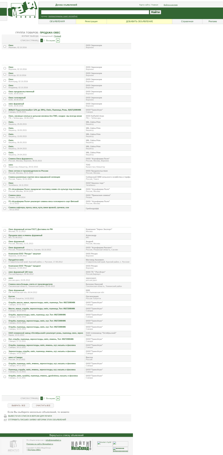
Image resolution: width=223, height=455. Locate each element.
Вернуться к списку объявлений (66, 435)
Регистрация (91, 21)
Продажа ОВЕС (34, 450)
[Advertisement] (65, 57)
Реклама (213, 21)
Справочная (187, 21)
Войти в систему (171, 5)
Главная (154, 5)
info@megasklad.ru (53, 440)
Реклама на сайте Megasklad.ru (39, 444)
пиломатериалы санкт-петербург (63, 16)
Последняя (50, 40)
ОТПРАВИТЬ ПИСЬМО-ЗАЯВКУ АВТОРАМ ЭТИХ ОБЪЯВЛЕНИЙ (37, 420)
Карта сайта (144, 5)
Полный (57, 36)
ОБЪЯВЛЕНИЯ (57, 21)
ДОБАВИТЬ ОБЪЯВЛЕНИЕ (139, 21)
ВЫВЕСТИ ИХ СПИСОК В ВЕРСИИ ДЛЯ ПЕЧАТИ (30, 416)
